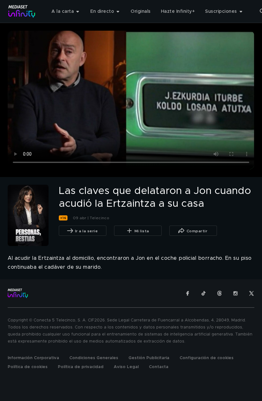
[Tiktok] (203, 293)
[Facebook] (187, 293)
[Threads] (219, 293)
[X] (251, 293)
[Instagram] (235, 293)
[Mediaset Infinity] (22, 11)
